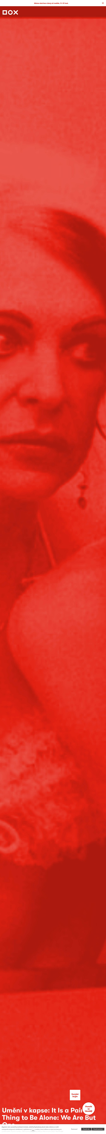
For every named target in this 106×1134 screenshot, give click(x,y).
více (33, 1130)
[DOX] (10, 12)
